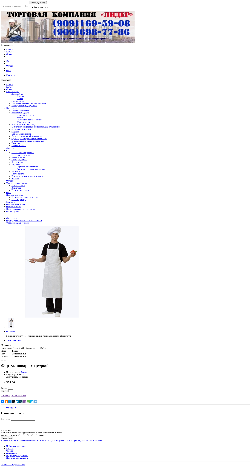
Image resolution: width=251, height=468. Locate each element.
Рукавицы (16, 171)
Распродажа (13, 211)
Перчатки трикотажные (27, 167)
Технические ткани (20, 190)
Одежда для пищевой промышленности (29, 138)
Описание (10, 331)
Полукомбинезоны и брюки (29, 120)
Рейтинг (4, 435)
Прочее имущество (14, 195)
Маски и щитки (18, 157)
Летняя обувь (17, 94)
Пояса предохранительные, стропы (27, 176)
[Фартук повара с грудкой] (52, 317)
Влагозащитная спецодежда (24, 124)
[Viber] (24, 401)
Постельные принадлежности (25, 197)
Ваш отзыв (6, 430)
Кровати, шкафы (19, 200)
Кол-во (4, 388)
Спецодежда (11, 108)
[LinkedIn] (17, 401)
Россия (24, 372)
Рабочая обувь (12, 91)
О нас (8, 70)
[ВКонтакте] (2, 401)
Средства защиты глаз (21, 155)
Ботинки (20, 96)
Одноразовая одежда (15, 204)
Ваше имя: (5, 419)
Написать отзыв (19, 395)
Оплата (9, 66)
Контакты (10, 75)
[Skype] (31, 401)
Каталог (9, 52)
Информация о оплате (16, 446)
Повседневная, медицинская (24, 106)
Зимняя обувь (18, 101)
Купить (5, 391)
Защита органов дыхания (23, 153)
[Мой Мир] (10, 401)
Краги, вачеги (18, 174)
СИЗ (8, 150)
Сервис (9, 54)
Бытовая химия (18, 185)
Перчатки (16, 164)
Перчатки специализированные (31, 169)
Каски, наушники (19, 160)
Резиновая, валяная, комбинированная (29, 103)
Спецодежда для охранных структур (28, 141)
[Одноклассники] (6, 401)
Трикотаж (16, 143)
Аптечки (15, 178)
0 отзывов (5, 395)
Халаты (20, 117)
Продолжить (7, 438)
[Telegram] (35, 401)
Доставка (10, 61)
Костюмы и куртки (25, 115)
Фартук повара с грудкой (17, 223)
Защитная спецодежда (21, 129)
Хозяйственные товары (16, 183)
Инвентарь (16, 188)
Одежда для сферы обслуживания (27, 136)
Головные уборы (19, 145)
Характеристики (13, 340)
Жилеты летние (24, 122)
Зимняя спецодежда (20, 110)
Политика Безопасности (17, 458)
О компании (11, 453)
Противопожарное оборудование (21, 209)
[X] (13, 401)
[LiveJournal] (20, 401)
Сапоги (20, 98)
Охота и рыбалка (13, 207)
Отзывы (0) (11, 408)
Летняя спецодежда (20, 113)
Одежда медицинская (21, 134)
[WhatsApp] (28, 401)
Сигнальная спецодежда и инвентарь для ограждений (36, 127)
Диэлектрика (17, 162)
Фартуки (15, 131)
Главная (9, 49)
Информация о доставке (17, 455)
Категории (6, 80)
